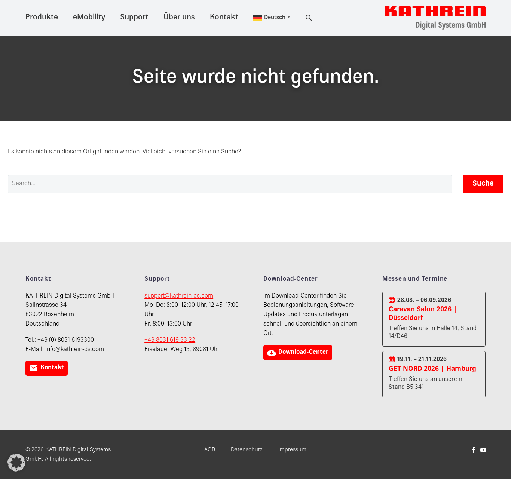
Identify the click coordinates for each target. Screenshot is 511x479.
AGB (209, 450)
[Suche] (307, 18)
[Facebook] (474, 450)
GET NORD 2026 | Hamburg (432, 369)
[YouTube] (483, 450)
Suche (483, 183)
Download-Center (297, 352)
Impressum (292, 450)
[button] (16, 462)
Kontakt (224, 17)
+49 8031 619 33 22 (169, 340)
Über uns (179, 17)
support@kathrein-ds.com (178, 296)
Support (134, 17)
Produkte (41, 17)
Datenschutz (247, 450)
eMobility (89, 17)
